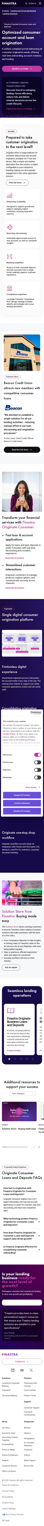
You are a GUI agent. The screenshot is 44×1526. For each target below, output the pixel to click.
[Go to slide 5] (25, 1147)
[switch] (37, 762)
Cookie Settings (9, 1508)
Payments (6, 1390)
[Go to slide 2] (13, 1147)
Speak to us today (20, 69)
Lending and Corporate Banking (23, 11)
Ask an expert (11, 967)
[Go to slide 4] (21, 1147)
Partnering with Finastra (30, 1384)
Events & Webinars (10, 1455)
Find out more (15, 182)
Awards (5, 1460)
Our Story (6, 1428)
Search (32, 4)
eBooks (27, 1433)
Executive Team (8, 1433)
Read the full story (20, 450)
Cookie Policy (9, 734)
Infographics (29, 1438)
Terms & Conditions (10, 1485)
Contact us (20, 1361)
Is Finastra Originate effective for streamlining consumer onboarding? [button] (20, 1249)
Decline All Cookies (22, 811)
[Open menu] (40, 3)
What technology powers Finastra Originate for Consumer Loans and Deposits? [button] (20, 1221)
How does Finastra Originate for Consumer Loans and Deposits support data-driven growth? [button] (19, 1235)
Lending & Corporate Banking (10, 1384)
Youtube (22, 1370)
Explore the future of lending (19, 109)
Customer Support (31, 1408)
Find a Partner (30, 1390)
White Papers (30, 1460)
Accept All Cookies (22, 795)
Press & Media (8, 1450)
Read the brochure (15, 558)
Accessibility (7, 1497)
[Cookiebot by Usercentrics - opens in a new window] (31, 712)
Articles (27, 1428)
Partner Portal (30, 1395)
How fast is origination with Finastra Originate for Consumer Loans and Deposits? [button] (19, 1191)
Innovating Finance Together (10, 1438)
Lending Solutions (10, 14)
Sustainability (7, 1444)
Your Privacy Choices (15, 1514)
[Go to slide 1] (9, 1147)
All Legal (5, 1520)
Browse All (28, 1466)
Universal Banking (9, 1395)
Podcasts (28, 1450)
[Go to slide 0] (5, 1147)
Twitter (31, 1370)
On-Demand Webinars (29, 1444)
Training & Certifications (29, 1413)
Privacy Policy (8, 1491)
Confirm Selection (22, 803)
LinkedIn (12, 1370)
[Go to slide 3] (17, 1147)
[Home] (9, 3)
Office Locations (9, 1471)
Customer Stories (9, 1466)
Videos (27, 1455)
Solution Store (12, 927)
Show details (30, 787)
